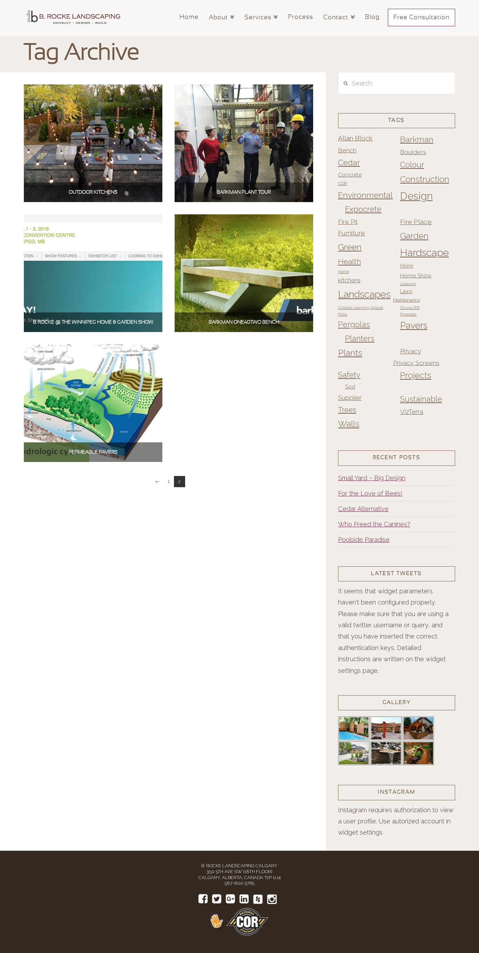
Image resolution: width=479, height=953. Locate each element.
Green (350, 247)
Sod (350, 386)
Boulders (413, 152)
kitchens (349, 280)
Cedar (349, 162)
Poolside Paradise (364, 539)
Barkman (416, 139)
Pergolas (354, 324)
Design (416, 196)
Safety (349, 375)
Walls (348, 424)
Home (343, 271)
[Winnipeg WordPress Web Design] (217, 921)
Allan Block (355, 138)
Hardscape (424, 252)
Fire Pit (348, 221)
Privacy (410, 351)
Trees (347, 410)
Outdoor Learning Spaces (360, 307)
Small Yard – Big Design (371, 478)
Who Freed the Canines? (374, 524)
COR (342, 183)
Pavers (413, 325)
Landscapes (364, 294)
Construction (424, 179)
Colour (412, 164)
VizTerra (411, 411)
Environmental (365, 195)
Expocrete (363, 209)
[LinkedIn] (244, 898)
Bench (347, 150)
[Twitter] (216, 898)
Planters (360, 338)
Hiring (406, 266)
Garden (414, 236)
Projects (415, 375)
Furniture (351, 233)
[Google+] (230, 898)
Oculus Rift (410, 307)
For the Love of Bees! (370, 493)
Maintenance (406, 300)
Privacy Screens (416, 362)
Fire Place (416, 222)
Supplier (350, 397)
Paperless (408, 314)
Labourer (408, 284)
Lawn (406, 291)
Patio (342, 314)
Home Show (416, 275)
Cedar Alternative (363, 508)
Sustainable (421, 398)
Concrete (350, 174)
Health (349, 261)
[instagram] (272, 899)
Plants (350, 353)
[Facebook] (203, 898)
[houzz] (258, 899)
